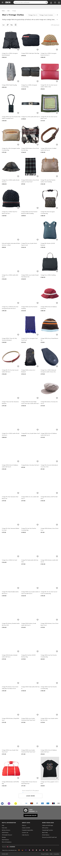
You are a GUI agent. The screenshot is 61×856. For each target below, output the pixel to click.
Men (8, 10)
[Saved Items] (55, 2)
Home (3, 10)
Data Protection (5, 839)
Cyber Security (25, 835)
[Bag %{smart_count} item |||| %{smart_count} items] (59, 2)
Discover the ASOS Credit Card (49, 837)
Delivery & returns (6, 830)
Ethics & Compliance (6, 842)
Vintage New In (32, 15)
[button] (19, 850)
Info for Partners (45, 835)
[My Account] (51, 2)
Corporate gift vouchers (47, 830)
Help (3, 825)
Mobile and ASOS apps (47, 825)
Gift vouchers (45, 827)
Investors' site (25, 832)
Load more (30, 796)
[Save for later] (18, 49)
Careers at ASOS (26, 827)
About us (24, 825)
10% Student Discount (7, 835)
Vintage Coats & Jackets (46, 15)
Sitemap (4, 837)
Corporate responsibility (27, 830)
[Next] (57, 15)
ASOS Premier (5, 832)
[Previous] (26, 15)
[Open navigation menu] (2, 2)
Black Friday (45, 832)
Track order (4, 827)
